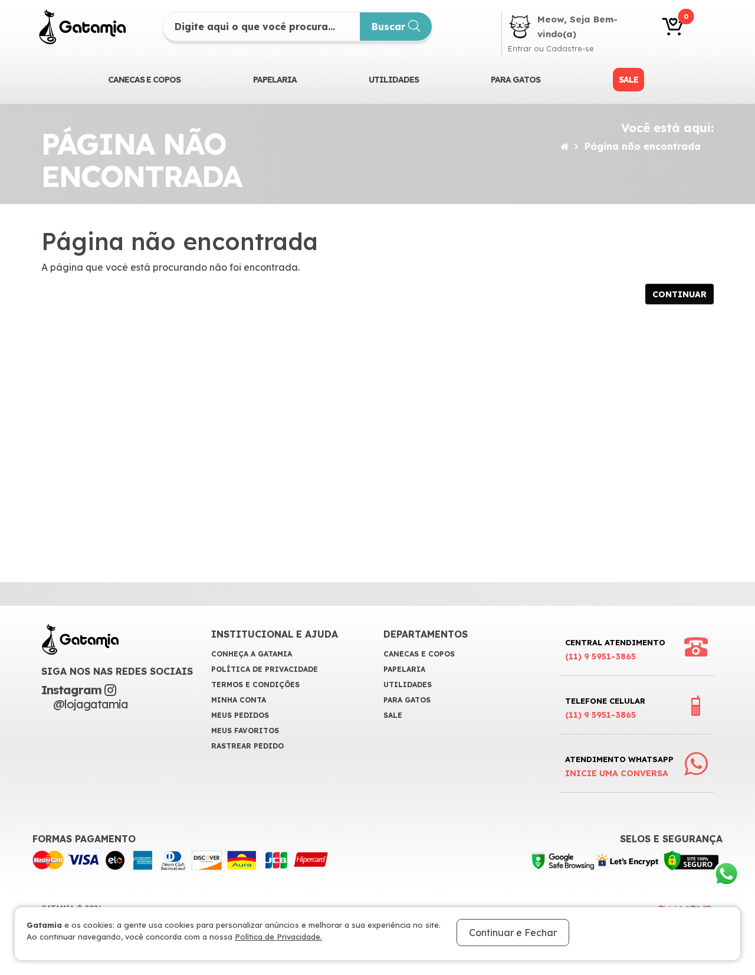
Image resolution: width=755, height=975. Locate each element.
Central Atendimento (615, 650)
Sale (628, 79)
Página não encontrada (643, 146)
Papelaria (275, 79)
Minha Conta (238, 699)
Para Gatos (515, 79)
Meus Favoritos (245, 730)
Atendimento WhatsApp (619, 766)
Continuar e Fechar (513, 932)
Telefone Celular (605, 708)
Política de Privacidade (264, 669)
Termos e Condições (255, 684)
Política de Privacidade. (278, 936)
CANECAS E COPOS (144, 79)
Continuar (679, 294)
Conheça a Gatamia (251, 653)
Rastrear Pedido (247, 745)
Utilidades (394, 79)
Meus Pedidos (240, 715)
